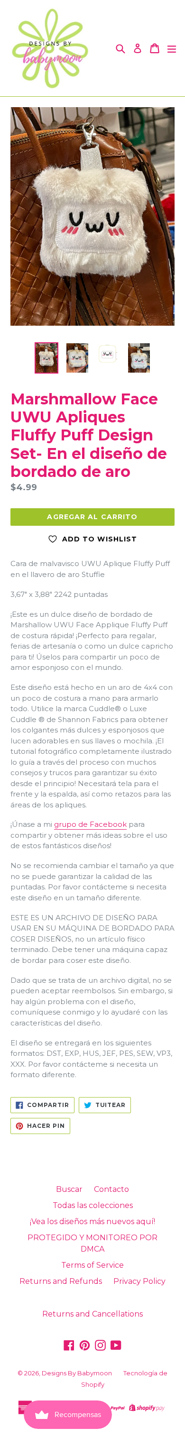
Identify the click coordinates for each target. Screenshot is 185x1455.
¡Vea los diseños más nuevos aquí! (92, 1221)
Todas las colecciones (93, 1205)
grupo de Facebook (90, 824)
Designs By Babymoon (77, 1373)
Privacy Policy (139, 1281)
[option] (46, 357)
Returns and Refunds (60, 1281)
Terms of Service (92, 1265)
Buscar (69, 1189)
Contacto (111, 1189)
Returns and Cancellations (92, 1313)
